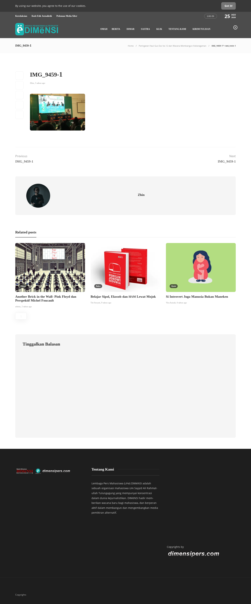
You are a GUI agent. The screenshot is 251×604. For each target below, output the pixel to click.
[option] (50, 276)
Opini (173, 286)
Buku (98, 286)
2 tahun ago (27, 306)
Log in (210, 16)
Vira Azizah (171, 303)
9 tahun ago (106, 303)
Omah (103, 29)
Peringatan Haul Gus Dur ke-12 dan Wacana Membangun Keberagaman (172, 45)
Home (131, 45)
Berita (116, 29)
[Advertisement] (201, 503)
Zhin (32, 83)
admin (18, 306)
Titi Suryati (95, 303)
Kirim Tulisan (201, 29)
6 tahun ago (182, 303)
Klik (159, 29)
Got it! (228, 6)
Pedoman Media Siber (66, 16)
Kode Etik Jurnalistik (42, 16)
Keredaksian (21, 16)
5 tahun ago (40, 83)
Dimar (131, 29)
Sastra (145, 29)
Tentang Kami (177, 29)
